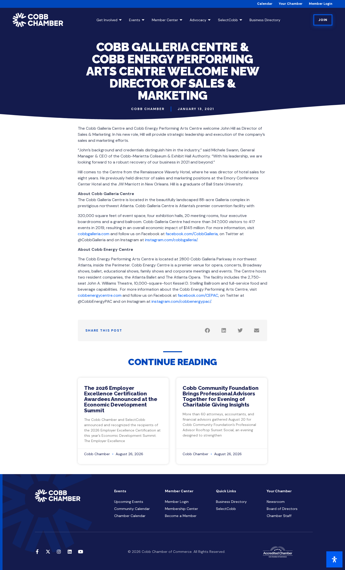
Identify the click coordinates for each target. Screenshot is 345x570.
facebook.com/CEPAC (198, 295)
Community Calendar (132, 508)
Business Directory (265, 20)
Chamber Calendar (129, 515)
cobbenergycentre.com (99, 295)
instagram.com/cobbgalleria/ (171, 239)
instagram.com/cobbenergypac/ (181, 301)
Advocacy (198, 20)
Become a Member (180, 515)
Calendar (265, 4)
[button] (207, 330)
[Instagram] (59, 551)
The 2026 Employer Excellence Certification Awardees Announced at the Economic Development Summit (120, 399)
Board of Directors (282, 508)
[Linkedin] (69, 551)
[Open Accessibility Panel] (334, 559)
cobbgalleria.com (93, 233)
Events (134, 20)
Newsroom (276, 501)
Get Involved (106, 20)
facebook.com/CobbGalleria (192, 233)
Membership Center (181, 508)
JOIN (322, 20)
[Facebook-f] (37, 551)
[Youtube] (80, 551)
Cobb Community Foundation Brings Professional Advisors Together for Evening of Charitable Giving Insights (221, 396)
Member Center (165, 20)
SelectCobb (228, 20)
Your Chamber (291, 4)
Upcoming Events (128, 501)
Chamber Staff (279, 515)
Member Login (320, 4)
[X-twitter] (48, 551)
